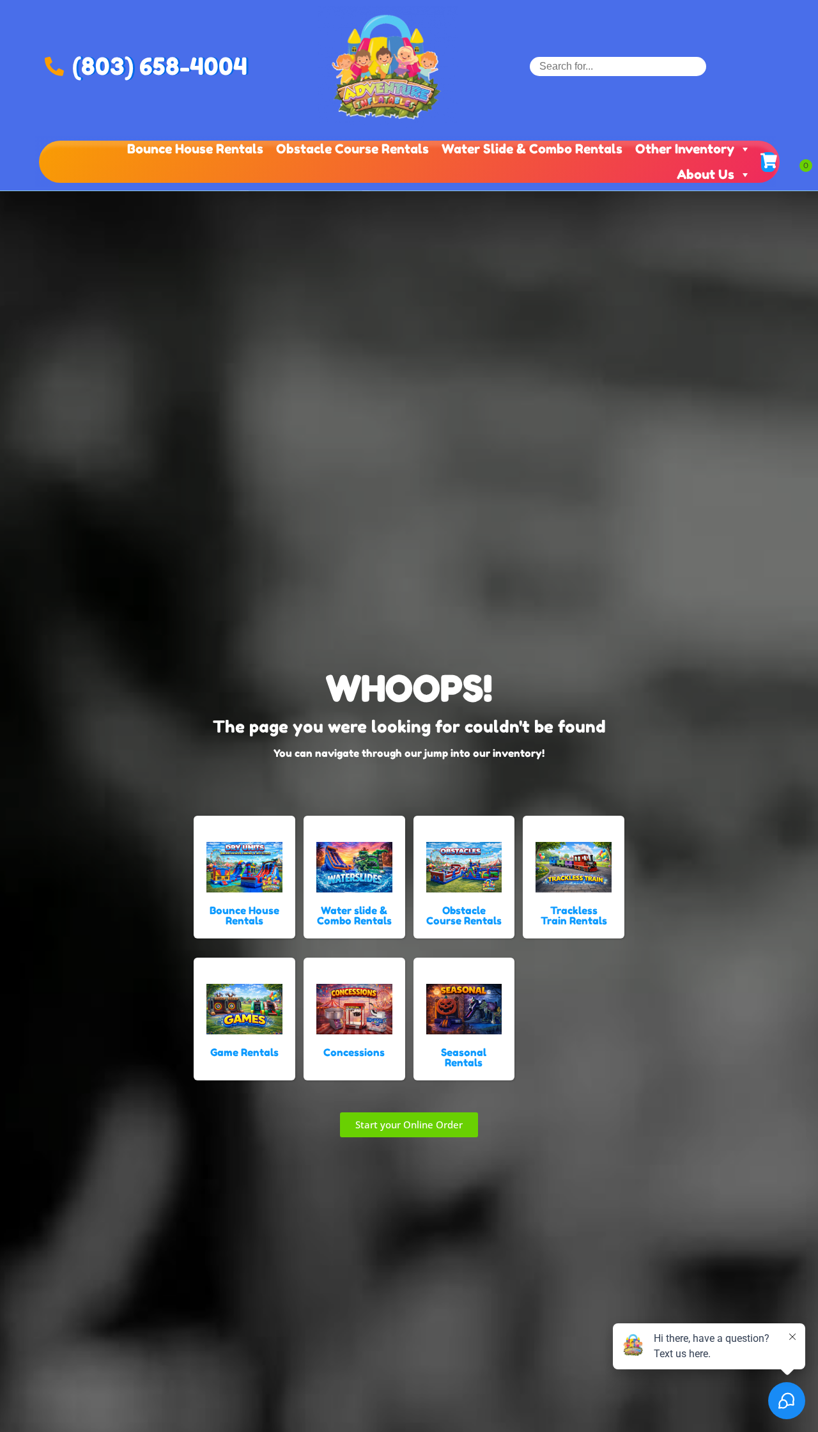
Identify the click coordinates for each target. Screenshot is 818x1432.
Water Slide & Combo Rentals (532, 149)
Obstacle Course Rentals (352, 149)
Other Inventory (684, 149)
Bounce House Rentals (195, 149)
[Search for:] (618, 66)
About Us (705, 174)
